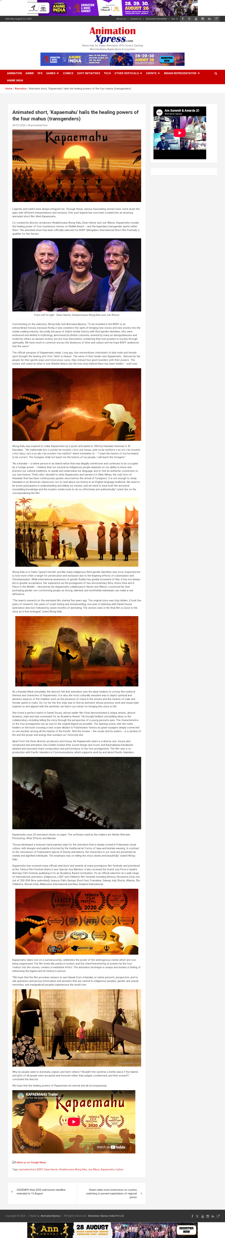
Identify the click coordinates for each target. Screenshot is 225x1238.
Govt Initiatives (88, 73)
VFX (40, 73)
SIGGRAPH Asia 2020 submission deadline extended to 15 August (41, 1191)
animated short (27, 1169)
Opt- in (174, 18)
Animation (14, 73)
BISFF (40, 1169)
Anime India (15, 80)
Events (151, 73)
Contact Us (135, 18)
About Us (121, 18)
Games (51, 73)
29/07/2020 (19, 125)
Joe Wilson (94, 1169)
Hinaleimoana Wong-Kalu (73, 1169)
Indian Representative (180, 73)
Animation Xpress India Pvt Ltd (106, 1215)
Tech (107, 73)
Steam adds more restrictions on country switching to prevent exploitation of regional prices (111, 1193)
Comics (68, 73)
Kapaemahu (107, 1169)
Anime (29, 73)
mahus (119, 1169)
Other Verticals (126, 73)
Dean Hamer (51, 1169)
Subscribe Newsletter (156, 18)
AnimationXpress (50, 1215)
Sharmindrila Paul (37, 125)
